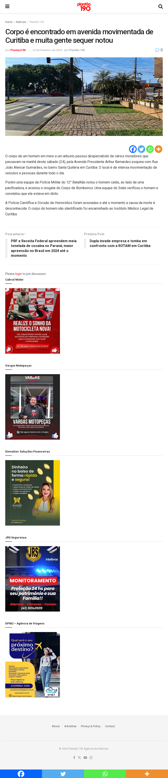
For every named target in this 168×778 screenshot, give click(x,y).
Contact (110, 726)
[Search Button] (160, 6)
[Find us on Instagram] (91, 757)
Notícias (21, 22)
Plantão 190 (37, 22)
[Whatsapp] (150, 149)
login (18, 274)
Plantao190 (18, 50)
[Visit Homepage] (84, 6)
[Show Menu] (7, 6)
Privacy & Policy (90, 726)
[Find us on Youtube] (85, 757)
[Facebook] (133, 149)
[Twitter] (141, 149)
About (56, 726)
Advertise (70, 726)
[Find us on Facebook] (74, 757)
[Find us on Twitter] (79, 757)
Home (8, 22)
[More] (158, 149)
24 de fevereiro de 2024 (47, 50)
